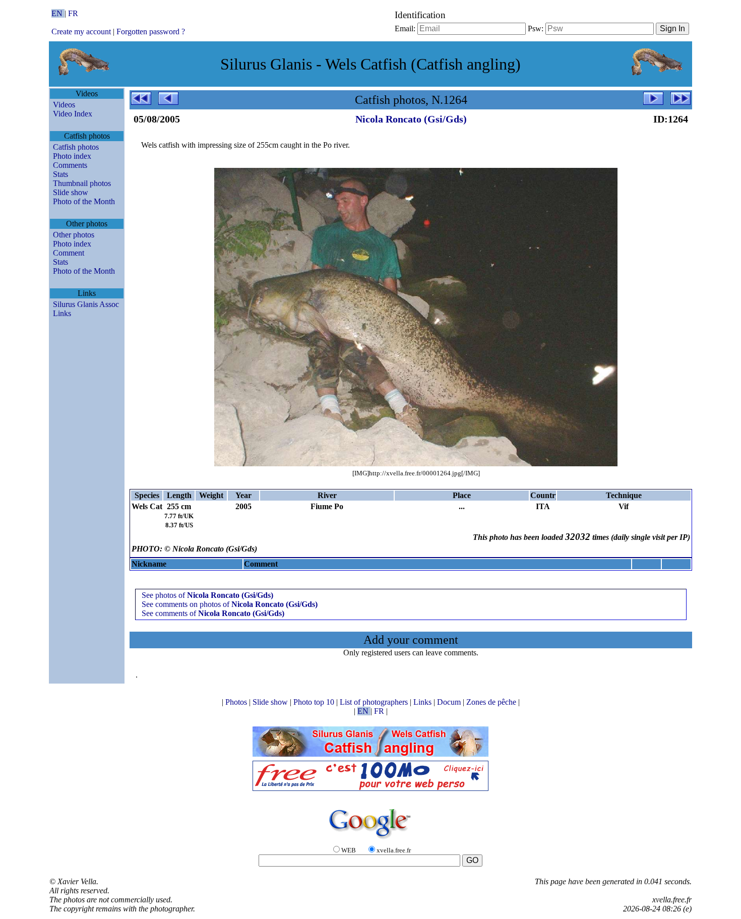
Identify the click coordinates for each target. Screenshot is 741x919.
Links (62, 313)
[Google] (370, 839)
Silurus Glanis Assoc (86, 304)
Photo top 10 (314, 702)
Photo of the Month (84, 201)
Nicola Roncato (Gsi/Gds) (411, 119)
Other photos (73, 234)
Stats (60, 174)
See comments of (213, 613)
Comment (68, 253)
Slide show (70, 192)
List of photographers (375, 702)
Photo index (72, 156)
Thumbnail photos (82, 183)
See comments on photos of (230, 604)
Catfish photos (76, 147)
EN (58, 13)
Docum (450, 702)
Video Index (72, 113)
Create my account (81, 31)
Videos (64, 104)
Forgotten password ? (150, 31)
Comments (70, 165)
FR (73, 13)
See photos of (207, 595)
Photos (237, 702)
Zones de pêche (492, 702)
